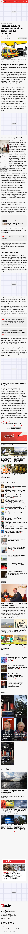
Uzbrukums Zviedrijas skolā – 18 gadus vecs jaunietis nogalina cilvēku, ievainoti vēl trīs (7, 827)
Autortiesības (3, 928)
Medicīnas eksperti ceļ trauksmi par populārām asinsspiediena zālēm (17, 659)
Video (3, 692)
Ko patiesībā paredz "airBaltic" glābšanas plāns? (17, 556)
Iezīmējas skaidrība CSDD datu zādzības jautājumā (14, 604)
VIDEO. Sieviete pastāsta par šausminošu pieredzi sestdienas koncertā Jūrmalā (17, 667)
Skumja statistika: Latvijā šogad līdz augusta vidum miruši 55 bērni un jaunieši (17, 573)
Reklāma (6, 926)
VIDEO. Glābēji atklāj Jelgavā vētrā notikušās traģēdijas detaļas (6, 811)
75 (5, 509)
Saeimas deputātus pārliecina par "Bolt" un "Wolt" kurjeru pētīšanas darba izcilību (7, 647)
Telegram (14, 425)
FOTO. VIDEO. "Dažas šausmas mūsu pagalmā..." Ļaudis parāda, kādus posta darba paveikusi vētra (20, 827)
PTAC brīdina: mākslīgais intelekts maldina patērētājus (17, 564)
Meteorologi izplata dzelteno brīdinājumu (13, 791)
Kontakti (17, 928)
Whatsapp (20, 425)
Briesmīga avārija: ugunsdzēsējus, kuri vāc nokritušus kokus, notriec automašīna (16, 220)
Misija (9, 926)
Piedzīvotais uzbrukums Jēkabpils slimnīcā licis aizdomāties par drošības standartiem (6, 459)
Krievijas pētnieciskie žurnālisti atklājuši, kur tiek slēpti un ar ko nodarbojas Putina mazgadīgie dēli (14, 502)
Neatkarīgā (5, 23)
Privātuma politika (14, 926)
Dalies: (8, 428)
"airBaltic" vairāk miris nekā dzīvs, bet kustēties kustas (20, 646)
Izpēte (10, 23)
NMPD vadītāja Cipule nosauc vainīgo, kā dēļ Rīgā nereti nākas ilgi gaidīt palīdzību (7, 475)
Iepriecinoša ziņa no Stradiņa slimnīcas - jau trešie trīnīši (20, 475)
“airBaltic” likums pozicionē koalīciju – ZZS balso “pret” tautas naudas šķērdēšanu (7, 630)
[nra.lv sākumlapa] (4, 1)
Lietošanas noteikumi (22, 926)
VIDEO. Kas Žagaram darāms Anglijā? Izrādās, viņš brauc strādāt (16, 548)
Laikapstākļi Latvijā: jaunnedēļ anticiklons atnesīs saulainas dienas (20, 811)
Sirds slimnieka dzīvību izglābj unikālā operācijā (16, 513)
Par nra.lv (2, 926)
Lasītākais (5, 536)
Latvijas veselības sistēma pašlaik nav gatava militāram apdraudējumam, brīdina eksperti (19, 459)
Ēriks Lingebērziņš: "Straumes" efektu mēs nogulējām (15, 486)
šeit (3, 334)
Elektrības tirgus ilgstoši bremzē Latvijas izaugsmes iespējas (14, 532)
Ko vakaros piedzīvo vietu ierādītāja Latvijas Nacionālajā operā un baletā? (15, 491)
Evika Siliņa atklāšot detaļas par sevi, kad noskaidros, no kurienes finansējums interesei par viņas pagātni (16, 507)
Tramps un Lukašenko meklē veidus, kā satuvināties (16, 523)
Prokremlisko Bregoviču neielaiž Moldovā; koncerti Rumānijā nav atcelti (16, 527)
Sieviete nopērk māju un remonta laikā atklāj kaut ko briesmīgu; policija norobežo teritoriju (16, 224)
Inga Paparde (3, 36)
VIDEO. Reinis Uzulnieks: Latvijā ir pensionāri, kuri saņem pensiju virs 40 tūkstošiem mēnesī (15, 684)
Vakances (14, 928)
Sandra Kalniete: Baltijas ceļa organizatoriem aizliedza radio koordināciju (13, 518)
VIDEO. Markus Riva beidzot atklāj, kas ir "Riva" (16, 539)
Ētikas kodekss (8, 928)
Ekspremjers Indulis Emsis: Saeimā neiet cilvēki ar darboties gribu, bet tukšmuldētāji (16, 496)
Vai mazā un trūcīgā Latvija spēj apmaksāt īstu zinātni (20, 630)
